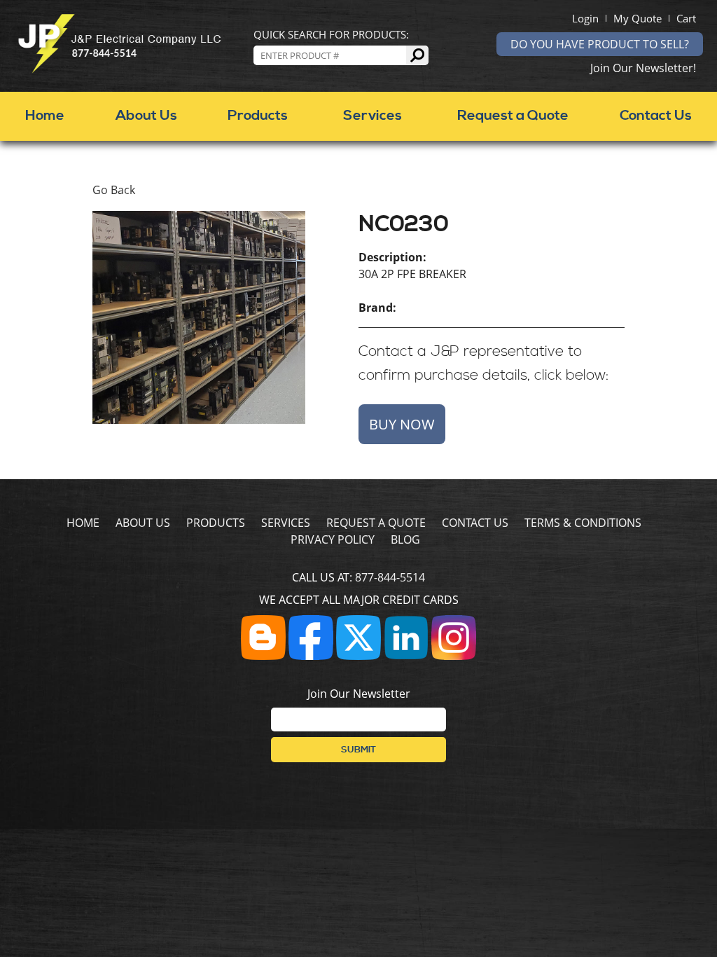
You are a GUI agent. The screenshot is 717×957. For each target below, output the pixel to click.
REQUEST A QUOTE (376, 522)
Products (258, 116)
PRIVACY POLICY (333, 539)
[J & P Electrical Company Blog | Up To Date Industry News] (263, 655)
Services (372, 116)
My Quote (637, 18)
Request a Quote (513, 116)
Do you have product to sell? (599, 44)
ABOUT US (143, 522)
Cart (686, 18)
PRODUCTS (215, 522)
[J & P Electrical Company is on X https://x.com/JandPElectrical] (358, 655)
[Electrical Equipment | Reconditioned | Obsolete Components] (119, 69)
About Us (146, 116)
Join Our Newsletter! (643, 68)
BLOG (405, 539)
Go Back (113, 190)
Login (585, 18)
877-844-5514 (390, 577)
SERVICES (285, 522)
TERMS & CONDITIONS (582, 522)
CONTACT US (475, 522)
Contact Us (656, 116)
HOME (83, 522)
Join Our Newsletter (358, 693)
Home (44, 116)
